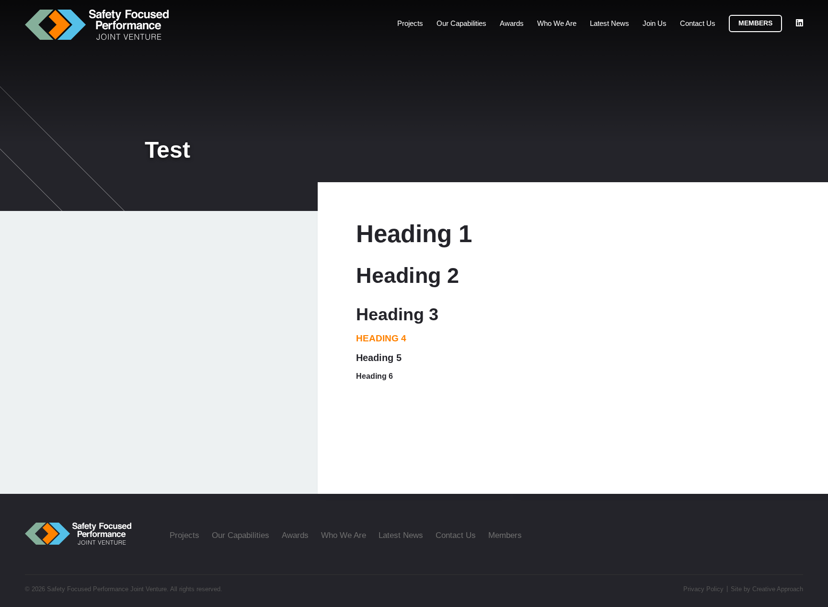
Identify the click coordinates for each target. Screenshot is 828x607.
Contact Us (697, 23)
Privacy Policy (703, 589)
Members (755, 23)
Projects (410, 23)
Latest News (609, 23)
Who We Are (556, 23)
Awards (512, 23)
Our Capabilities (461, 23)
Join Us (655, 23)
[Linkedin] (799, 23)
